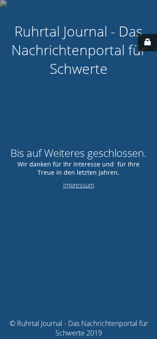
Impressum (78, 185)
